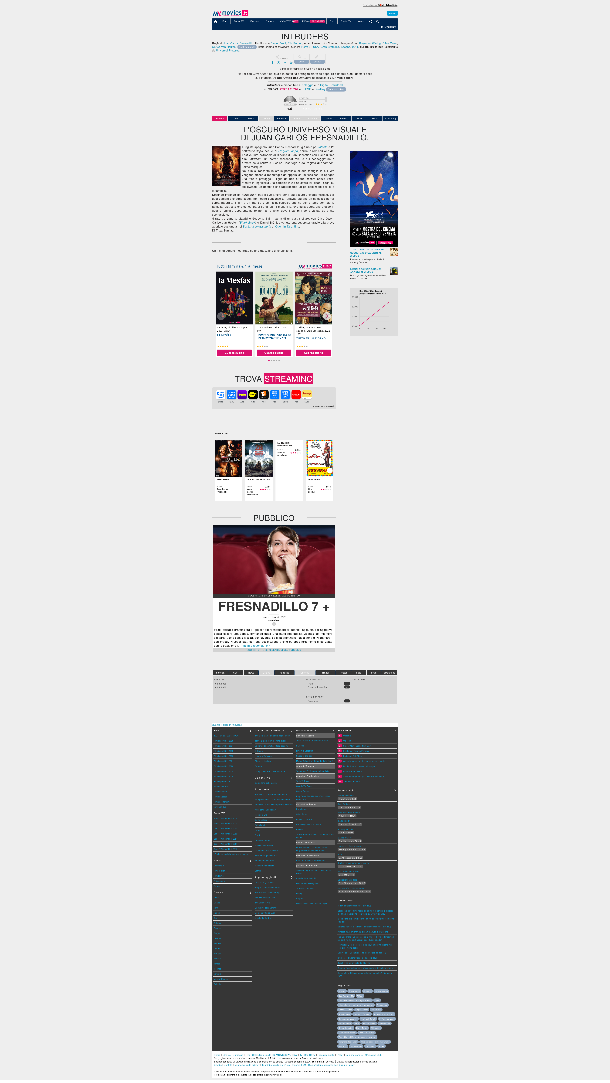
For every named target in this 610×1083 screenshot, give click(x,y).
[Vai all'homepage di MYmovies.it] (230, 15)
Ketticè (299, 829)
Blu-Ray (320, 89)
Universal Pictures (227, 50)
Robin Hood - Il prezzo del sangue (359, 766)
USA (316, 47)
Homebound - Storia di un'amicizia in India (274, 336)
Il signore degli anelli (348, 1041)
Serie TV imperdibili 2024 (226, 823)
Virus (357, 1023)
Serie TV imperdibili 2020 (226, 843)
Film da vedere (221, 786)
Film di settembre (222, 801)
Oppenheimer (362, 1009)
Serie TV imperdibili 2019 (226, 849)
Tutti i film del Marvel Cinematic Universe (357, 1037)
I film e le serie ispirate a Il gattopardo (356, 1005)
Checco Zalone (345, 1009)
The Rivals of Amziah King (267, 892)
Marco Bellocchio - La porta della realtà (314, 760)
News (251, 118)
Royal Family (344, 1014)
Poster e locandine (318, 687)
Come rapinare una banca (308, 824)
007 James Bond (387, 1019)
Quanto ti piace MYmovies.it (227, 724)
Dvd (295, 1054)
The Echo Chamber (305, 888)
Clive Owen (390, 43)
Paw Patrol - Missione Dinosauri (311, 860)
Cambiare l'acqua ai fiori (266, 850)
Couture (259, 766)
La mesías (224, 335)
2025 (229, 735)
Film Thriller (219, 870)
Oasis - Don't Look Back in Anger (311, 903)
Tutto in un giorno (311, 338)
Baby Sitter (376, 1009)
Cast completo (247, 46)
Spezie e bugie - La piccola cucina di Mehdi (363, 776)
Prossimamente (326, 1054)
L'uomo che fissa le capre (350, 846)
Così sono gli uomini (264, 882)
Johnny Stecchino (346, 795)
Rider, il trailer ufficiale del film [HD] (354, 905)
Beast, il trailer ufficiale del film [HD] (354, 962)
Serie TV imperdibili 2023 (226, 828)
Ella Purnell (295, 43)
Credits (218, 1064)
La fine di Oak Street (353, 756)
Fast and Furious (366, 1032)
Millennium (376, 1028)
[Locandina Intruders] (226, 185)
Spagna (345, 47)
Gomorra (367, 991)
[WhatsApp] (291, 62)
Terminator (370, 1046)
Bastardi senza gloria (257, 226)
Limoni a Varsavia (263, 756)
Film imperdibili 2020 (224, 766)
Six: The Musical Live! (265, 897)
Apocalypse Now (345, 829)
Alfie (340, 854)
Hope (257, 830)
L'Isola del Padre (263, 917)
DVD (308, 89)
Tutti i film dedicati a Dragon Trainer (355, 1000)
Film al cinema (220, 791)
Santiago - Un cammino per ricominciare (274, 804)
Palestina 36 (261, 825)
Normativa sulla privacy (247, 1064)
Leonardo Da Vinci (362, 1014)
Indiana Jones (369, 1023)
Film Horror (219, 875)
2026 (222, 735)
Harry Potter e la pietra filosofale (270, 771)
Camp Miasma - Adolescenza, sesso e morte (364, 761)
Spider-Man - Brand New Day (357, 745)
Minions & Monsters (352, 771)
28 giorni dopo (288, 151)
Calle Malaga (261, 819)
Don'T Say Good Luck (265, 912)
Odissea (347, 740)
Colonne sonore (354, 1054)
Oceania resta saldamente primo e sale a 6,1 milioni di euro (366, 968)
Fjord (257, 835)
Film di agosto (220, 796)
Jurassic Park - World (384, 1014)
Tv (301, 1054)
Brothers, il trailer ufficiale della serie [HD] (357, 957)
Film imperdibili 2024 (224, 745)
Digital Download (331, 85)
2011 (355, 47)
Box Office (309, 1054)
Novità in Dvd (220, 806)
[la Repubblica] (380, 6)
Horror (305, 47)
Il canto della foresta (264, 865)
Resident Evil (261, 814)
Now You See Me (346, 995)
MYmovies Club (373, 1054)
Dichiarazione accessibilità (322, 1064)
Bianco (258, 870)
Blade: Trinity (344, 820)
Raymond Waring (370, 43)
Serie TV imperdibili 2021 (226, 838)
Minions (342, 991)
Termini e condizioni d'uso (276, 1064)
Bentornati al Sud (263, 840)
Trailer (328, 118)
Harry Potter (362, 1028)
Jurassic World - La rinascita (351, 888)
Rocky (381, 1046)
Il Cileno (259, 750)
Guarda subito (234, 352)
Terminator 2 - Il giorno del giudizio (312, 771)
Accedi (392, 13)
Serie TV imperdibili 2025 (226, 818)
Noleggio (307, 85)
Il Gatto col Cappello (264, 845)
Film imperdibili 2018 (224, 776)
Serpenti (300, 898)
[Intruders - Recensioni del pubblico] (274, 592)
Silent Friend (302, 814)
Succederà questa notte (266, 855)
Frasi (375, 118)
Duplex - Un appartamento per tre (353, 863)
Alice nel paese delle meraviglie (375, 1041)
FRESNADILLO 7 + (274, 606)
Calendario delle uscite (266, 782)
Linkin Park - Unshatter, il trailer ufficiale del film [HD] (362, 952)
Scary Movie (354, 991)
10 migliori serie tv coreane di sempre (231, 854)
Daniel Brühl (278, 43)
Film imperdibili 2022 (224, 756)
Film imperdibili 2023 (224, 750)
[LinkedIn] (285, 62)
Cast (235, 118)
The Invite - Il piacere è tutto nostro (271, 794)
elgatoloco (220, 683)
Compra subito (336, 89)
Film (247, 1054)
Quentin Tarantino (287, 226)
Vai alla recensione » (256, 645)
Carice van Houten (224, 47)
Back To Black (344, 804)
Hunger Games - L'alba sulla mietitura (273, 799)
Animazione (219, 880)
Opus (377, 1000)
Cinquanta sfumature (348, 1019)
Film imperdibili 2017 (224, 781)
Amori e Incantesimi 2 (306, 878)
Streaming (390, 118)
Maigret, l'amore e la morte (267, 887)
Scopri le (274, 649)
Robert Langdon (346, 1028)
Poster (343, 118)
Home (217, 1054)
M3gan (360, 995)
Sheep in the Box (263, 761)
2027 (216, 735)
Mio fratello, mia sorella (349, 871)
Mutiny (299, 893)
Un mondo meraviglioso (307, 883)
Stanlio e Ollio (344, 837)
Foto (359, 118)
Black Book (247, 222)
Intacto (323, 147)
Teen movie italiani (347, 1032)
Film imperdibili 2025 (224, 740)
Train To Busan (303, 781)
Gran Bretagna (330, 47)
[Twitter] (279, 62)
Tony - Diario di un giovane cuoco (271, 740)
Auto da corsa (345, 1023)
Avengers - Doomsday (265, 809)
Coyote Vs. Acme (304, 786)
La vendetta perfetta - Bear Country (271, 745)
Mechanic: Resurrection (349, 812)
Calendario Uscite (261, 1054)
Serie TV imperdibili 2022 (226, 833)
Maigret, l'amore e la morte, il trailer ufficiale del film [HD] (364, 926)
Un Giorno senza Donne (266, 907)
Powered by (318, 406)
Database (238, 1054)
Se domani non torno (265, 860)
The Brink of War (263, 902)
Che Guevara (356, 1046)
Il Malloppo (301, 809)
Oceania (347, 735)
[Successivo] (330, 470)
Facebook (313, 701)
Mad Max (343, 1046)
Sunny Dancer (303, 791)
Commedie (219, 865)
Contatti (228, 1064)
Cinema (227, 1054)
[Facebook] (272, 62)
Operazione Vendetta (347, 879)
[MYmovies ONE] (315, 266)
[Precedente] (218, 470)
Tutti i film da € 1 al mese (239, 266)
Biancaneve (382, 1005)
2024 (236, 735)
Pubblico (282, 118)
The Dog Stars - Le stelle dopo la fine (272, 735)
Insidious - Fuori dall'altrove (356, 750)
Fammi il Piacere (304, 819)
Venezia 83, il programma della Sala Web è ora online (363, 931)
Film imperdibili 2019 (224, 771)
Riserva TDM (299, 1064)
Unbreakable (384, 1023)
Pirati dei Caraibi (368, 1019)
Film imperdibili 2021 (224, 761)
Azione (217, 886)
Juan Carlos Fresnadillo (238, 43)
